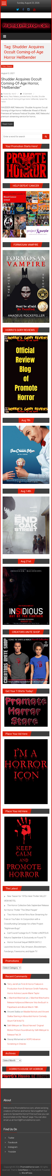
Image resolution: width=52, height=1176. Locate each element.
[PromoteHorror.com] (26, 25)
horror (6, 97)
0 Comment (27, 94)
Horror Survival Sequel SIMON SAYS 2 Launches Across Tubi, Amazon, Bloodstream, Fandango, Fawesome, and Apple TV (25, 947)
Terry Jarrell (12, 984)
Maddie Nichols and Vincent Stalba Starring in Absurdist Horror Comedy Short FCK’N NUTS (28, 1016)
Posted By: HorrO (9, 94)
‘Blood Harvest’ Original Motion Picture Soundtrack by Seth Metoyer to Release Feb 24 (28, 1030)
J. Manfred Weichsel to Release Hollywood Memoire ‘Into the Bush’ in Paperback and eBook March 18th (28, 1002)
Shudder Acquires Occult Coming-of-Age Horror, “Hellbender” (21, 83)
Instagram (12, 1147)
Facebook (12, 1142)
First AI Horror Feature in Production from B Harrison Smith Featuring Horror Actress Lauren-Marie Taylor (27, 988)
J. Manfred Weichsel (16, 998)
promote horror (25, 97)
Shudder (34, 97)
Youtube (12, 1152)
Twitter (11, 1138)
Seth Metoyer (13, 1025)
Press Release (7, 66)
